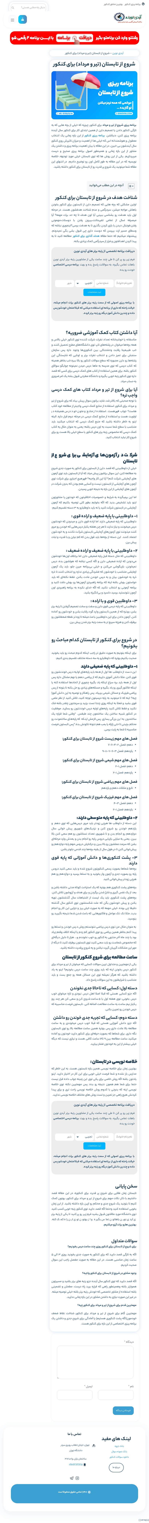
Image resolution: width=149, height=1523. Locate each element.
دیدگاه (129, 1342)
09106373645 (76, 1464)
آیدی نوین (118, 53)
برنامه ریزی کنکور (133, 4)
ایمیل (88, 1387)
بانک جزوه (119, 1446)
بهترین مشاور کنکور (113, 4)
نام (131, 1387)
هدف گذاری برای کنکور (86, 236)
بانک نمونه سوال (119, 1452)
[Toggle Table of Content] (129, 186)
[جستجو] (13, 7)
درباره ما (116, 1467)
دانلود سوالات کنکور (119, 1457)
